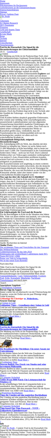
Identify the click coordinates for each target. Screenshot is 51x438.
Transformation (6, 280)
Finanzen (4, 27)
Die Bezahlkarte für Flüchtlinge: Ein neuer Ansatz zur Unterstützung (25, 350)
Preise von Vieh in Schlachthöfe (13, 258)
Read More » (15, 316)
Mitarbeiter (25, 278)
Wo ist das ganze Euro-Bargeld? (14, 260)
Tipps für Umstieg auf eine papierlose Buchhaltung (23, 395)
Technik (3, 38)
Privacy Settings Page (9, 14)
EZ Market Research (9, 23)
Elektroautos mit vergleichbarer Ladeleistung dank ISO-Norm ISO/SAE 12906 (24, 255)
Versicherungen (6, 45)
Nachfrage (35, 278)
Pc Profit (11, 428)
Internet (3, 40)
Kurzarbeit (15, 278)
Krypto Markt (6, 34)
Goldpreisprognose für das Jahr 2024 (16, 252)
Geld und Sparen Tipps (10, 29)
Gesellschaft (5, 32)
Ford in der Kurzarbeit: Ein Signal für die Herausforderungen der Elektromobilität (19, 328)
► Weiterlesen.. (31, 298)
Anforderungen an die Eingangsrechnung (17, 7)
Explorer (42, 276)
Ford (2, 278)
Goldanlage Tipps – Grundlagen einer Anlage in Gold (24, 305)
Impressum (4, 3)
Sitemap (3, 12)
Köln (7, 278)
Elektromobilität (30, 276)
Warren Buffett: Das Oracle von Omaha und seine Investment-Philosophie (23, 365)
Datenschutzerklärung (9, 10)
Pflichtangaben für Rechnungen (13, 5)
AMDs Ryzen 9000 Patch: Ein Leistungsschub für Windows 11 (23, 380)
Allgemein (4, 21)
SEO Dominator (7, 25)
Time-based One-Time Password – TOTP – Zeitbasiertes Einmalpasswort (20, 409)
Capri (20, 276)
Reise (2, 36)
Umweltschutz (6, 43)
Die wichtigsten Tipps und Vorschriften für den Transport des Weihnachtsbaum (24, 248)
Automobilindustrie (8, 276)
